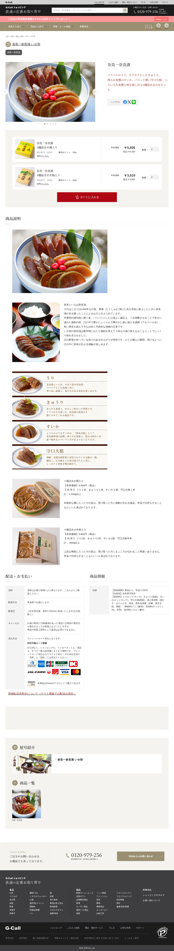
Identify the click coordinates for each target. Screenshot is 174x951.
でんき (143, 2)
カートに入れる (89, 197)
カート (166, 29)
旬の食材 (54, 900)
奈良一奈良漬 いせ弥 (26, 44)
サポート (165, 2)
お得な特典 (154, 2)
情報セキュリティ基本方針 (66, 938)
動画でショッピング (84, 893)
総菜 (52, 896)
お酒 (31, 900)
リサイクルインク (124, 896)
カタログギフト (56, 910)
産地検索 (54, 906)
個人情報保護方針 (41, 938)
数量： (145, 150)
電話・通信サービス (129, 2)
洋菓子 (12, 910)
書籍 (98, 903)
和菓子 (12, 913)
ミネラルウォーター (38, 896)
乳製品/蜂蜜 (35, 910)
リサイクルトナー (124, 893)
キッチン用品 (82, 906)
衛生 (118, 903)
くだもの (13, 896)
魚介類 (12, 900)
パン (31, 913)
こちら (46, 156)
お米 (11, 893)
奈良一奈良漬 (13, 52)
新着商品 (84, 26)
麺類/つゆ (34, 893)
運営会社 (9, 938)
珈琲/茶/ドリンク (37, 903)
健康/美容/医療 (122, 906)
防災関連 (120, 900)
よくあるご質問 (131, 938)
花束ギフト (81, 896)
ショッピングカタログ (153, 895)
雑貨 (78, 913)
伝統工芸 (100, 913)
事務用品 (100, 906)
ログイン (158, 29)
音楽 (98, 900)
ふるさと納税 (113, 2)
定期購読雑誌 (82, 900)
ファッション (102, 896)
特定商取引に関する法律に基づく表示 (101, 938)
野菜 (11, 906)
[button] (45, 124)
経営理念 (23, 938)
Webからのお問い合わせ (141, 856)
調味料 (32, 906)
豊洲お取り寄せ (56, 903)
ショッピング (99, 2)
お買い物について (151, 900)
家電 (78, 903)
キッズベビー (102, 910)
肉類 (11, 903)
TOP (7, 36)
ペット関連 (101, 893)
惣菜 (12, 36)
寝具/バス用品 (82, 910)
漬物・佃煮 (19, 36)
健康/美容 (54, 913)
